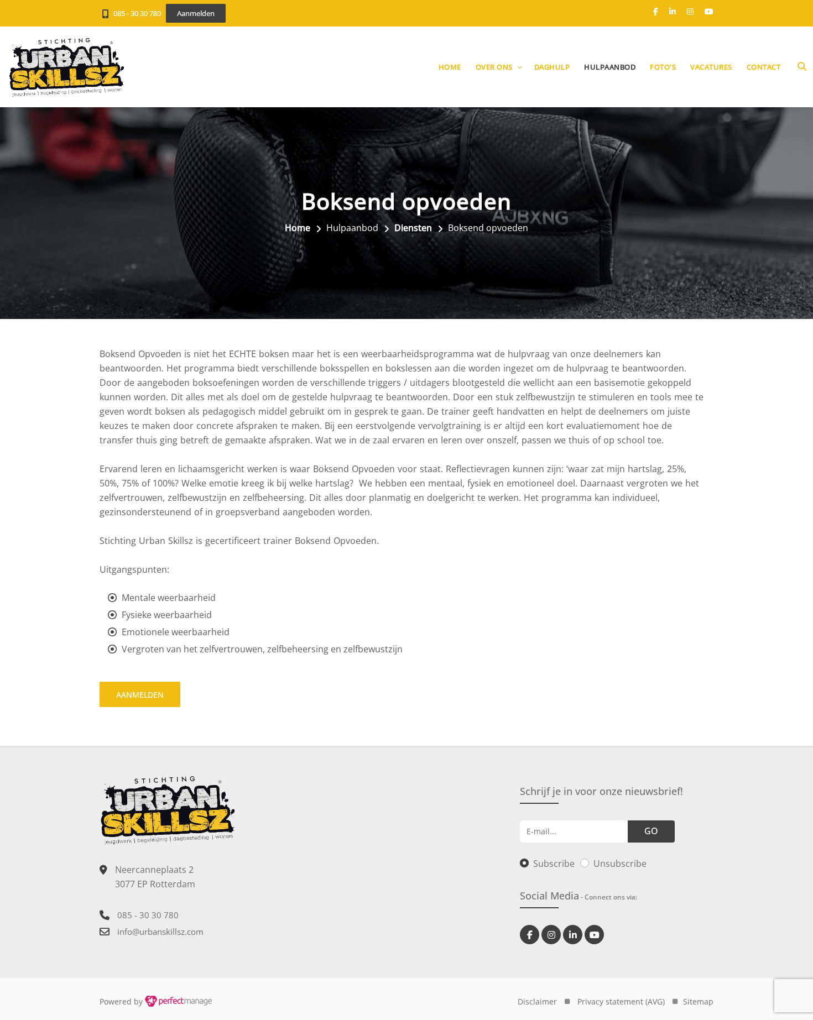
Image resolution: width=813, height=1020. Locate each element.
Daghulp (552, 67)
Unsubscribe (620, 863)
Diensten (413, 228)
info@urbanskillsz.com (160, 931)
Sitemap (698, 1001)
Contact (764, 67)
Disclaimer (537, 1001)
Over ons (494, 67)
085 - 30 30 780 (137, 13)
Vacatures (711, 67)
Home (450, 67)
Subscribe (554, 863)
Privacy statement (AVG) (621, 1001)
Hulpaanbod (609, 67)
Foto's (663, 67)
